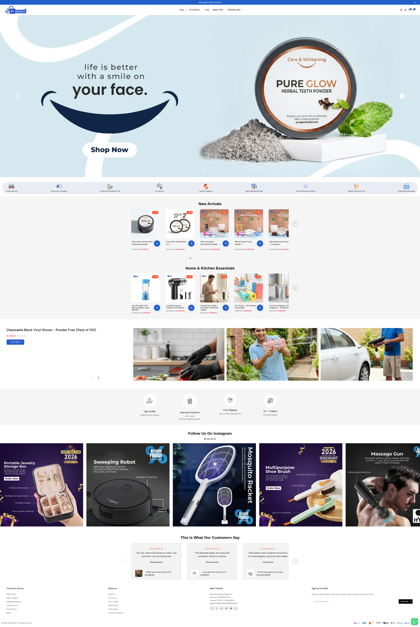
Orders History (12, 605)
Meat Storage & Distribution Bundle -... (210, 243)
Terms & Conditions (115, 613)
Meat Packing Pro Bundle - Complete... (280, 243)
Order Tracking (12, 598)
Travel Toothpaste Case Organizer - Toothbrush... (280, 307)
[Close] (414, 2)
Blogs (9, 613)
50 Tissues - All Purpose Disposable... (245, 307)
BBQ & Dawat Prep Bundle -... (243, 243)
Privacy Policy (12, 609)
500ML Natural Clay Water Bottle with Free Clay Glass (158, 572)
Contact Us (112, 598)
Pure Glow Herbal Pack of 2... (176, 243)
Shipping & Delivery (14, 602)
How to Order (113, 602)
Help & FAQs (11, 594)
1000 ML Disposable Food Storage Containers (270, 572)
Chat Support (113, 609)
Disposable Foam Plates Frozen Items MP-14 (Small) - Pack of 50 (214, 572)
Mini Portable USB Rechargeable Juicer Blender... (141, 308)
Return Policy (113, 605)
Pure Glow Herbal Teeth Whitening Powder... (142, 243)
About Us (111, 594)
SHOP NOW (15, 342)
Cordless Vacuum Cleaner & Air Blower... (175, 307)
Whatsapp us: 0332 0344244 (210, 2)
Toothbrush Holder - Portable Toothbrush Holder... (209, 308)
